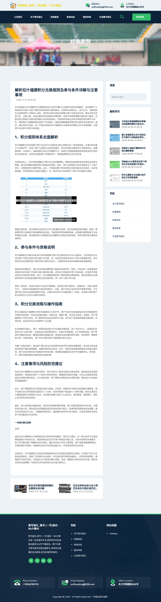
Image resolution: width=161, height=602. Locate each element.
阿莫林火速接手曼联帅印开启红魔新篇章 (134, 149)
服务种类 (87, 17)
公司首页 (18, 17)
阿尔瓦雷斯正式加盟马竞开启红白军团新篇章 (134, 176)
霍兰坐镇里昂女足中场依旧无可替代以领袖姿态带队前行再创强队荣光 (134, 136)
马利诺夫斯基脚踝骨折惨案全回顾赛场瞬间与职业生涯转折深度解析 (134, 122)
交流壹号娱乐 (105, 17)
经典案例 (55, 17)
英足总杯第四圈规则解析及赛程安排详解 (41, 487)
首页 (75, 47)
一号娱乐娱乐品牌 (99, 596)
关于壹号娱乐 (36, 17)
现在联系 (140, 17)
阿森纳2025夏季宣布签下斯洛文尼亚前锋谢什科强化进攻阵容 (134, 163)
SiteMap (113, 533)
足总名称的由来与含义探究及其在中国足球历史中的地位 (85, 487)
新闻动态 (71, 17)
